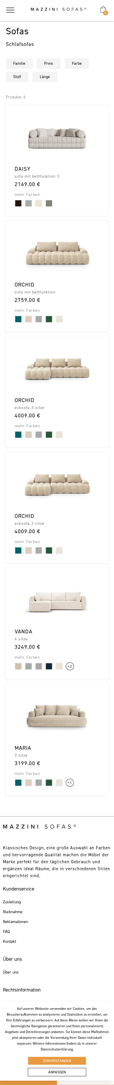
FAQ (6, 932)
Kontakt (9, 942)
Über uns (11, 972)
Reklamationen (15, 922)
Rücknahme (13, 912)
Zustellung (12, 902)
